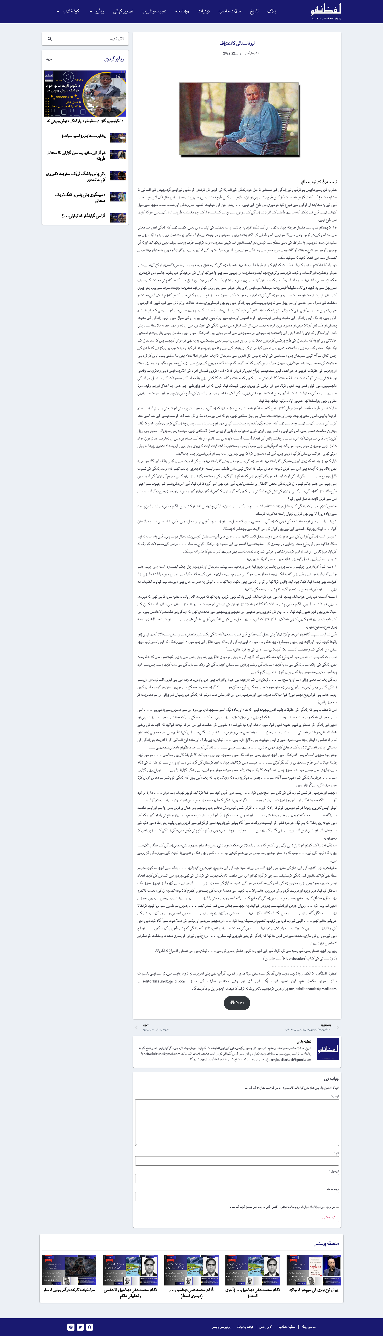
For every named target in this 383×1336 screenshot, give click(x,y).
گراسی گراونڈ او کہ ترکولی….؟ (84, 216)
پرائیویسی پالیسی (221, 1327)
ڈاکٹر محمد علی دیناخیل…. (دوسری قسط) (191, 1293)
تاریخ (254, 11)
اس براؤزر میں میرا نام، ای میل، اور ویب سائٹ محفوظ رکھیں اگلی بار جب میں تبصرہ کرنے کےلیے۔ (282, 1207)
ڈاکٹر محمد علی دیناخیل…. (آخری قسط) (252, 1293)
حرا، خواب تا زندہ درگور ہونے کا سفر (69, 1290)
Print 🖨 (237, 1003)
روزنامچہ (182, 11)
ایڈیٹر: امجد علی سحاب (326, 18)
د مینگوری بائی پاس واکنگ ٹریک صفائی (80, 198)
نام (336, 1153)
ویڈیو (100, 11)
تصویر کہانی (123, 11)
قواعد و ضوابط (245, 1327)
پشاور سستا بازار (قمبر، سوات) (84, 136)
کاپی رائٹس (265, 1327)
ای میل (334, 1171)
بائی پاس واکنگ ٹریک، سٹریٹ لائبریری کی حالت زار (76, 177)
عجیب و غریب (154, 11)
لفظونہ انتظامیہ (286, 1327)
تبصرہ (334, 1096)
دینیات (204, 11)
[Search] (48, 38)
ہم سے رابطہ (309, 1327)
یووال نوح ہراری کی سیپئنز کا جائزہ (313, 1290)
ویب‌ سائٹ (333, 1189)
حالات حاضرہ (230, 11)
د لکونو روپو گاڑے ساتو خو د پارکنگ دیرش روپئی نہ (85, 121)
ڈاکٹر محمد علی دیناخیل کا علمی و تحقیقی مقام (130, 1293)
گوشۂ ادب (71, 11)
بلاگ (271, 11)
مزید (49, 59)
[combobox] (89, 38)
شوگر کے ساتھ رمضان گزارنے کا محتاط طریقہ (76, 156)
